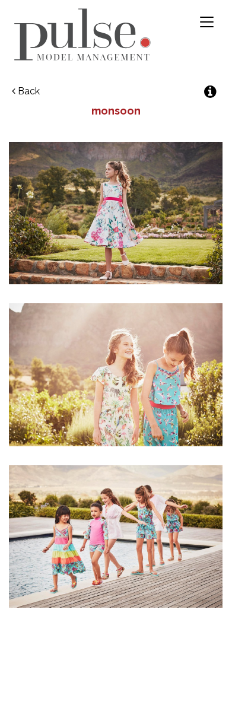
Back (27, 91)
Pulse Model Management (82, 34)
